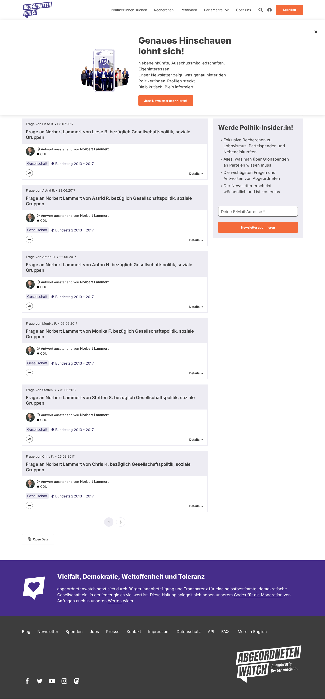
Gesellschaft (37, 163)
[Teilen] (29, 173)
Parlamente (213, 10)
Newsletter (47, 631)
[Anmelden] (269, 10)
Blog (26, 631)
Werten (115, 600)
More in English (252, 631)
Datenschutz (189, 631)
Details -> (196, 173)
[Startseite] (37, 10)
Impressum (159, 631)
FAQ (225, 631)
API (211, 631)
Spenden (74, 631)
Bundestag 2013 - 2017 (74, 163)
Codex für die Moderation (258, 594)
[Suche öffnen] (260, 10)
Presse (113, 631)
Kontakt (134, 631)
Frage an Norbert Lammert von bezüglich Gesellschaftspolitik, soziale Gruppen (108, 134)
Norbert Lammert (94, 149)
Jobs (94, 631)
